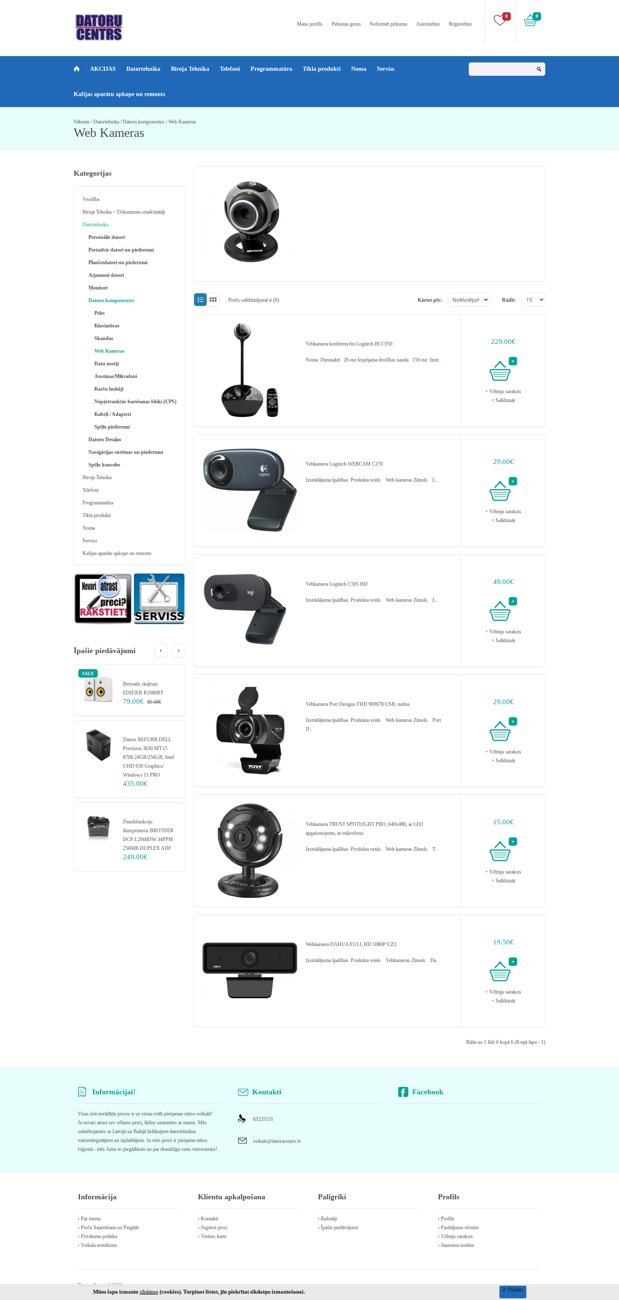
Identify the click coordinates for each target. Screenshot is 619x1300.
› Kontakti (208, 1219)
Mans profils (310, 24)
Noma (358, 69)
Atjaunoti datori (106, 275)
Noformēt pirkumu (388, 24)
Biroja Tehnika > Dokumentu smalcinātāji (124, 212)
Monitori (97, 288)
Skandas (103, 338)
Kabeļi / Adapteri (112, 414)
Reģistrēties (460, 24)
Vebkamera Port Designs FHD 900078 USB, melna (357, 704)
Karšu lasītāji (108, 389)
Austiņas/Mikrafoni (115, 376)
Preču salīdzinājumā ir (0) (253, 300)
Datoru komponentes (144, 122)
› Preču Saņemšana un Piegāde (108, 1227)
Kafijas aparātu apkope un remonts (119, 94)
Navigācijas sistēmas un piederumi (125, 452)
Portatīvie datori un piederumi (121, 250)
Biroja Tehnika (190, 69)
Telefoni (230, 69)
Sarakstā (200, 300)
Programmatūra (271, 69)
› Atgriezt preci (212, 1227)
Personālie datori (106, 237)
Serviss (385, 69)
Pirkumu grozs (346, 24)
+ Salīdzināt (503, 400)
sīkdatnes (149, 1292)
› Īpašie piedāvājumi (338, 1227)
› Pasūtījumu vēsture (458, 1227)
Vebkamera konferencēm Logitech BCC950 (349, 344)
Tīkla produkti (322, 69)
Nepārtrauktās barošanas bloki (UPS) (135, 402)
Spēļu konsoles (104, 465)
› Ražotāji (327, 1219)
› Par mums (89, 1219)
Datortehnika (143, 69)
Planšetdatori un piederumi (117, 262)
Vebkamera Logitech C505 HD (337, 584)
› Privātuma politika (97, 1236)
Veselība (91, 199)
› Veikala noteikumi (97, 1245)
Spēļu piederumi (112, 427)
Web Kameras (182, 122)
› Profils (446, 1219)
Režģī (213, 300)
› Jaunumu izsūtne (456, 1245)
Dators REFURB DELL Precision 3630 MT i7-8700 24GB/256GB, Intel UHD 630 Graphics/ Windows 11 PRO (148, 757)
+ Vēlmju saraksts (503, 391)
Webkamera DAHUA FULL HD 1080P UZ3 (351, 944)
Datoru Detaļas (104, 439)
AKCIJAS (103, 69)
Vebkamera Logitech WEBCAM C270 (344, 464)
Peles (99, 313)
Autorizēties (428, 24)
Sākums (82, 122)
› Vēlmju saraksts (455, 1236)
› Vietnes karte (212, 1236)
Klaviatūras (107, 326)
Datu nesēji (106, 364)
